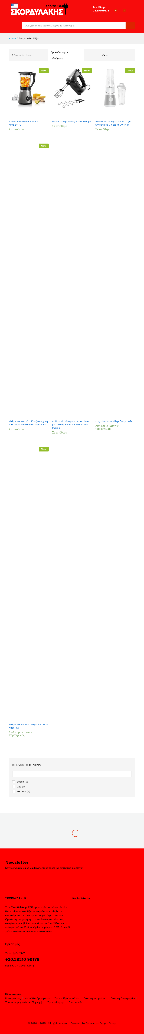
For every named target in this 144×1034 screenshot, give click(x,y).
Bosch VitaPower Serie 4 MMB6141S (23, 123)
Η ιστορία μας (13, 998)
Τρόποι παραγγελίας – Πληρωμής (24, 1002)
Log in (132, 11)
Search (130, 25)
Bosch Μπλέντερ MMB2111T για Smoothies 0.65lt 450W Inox (113, 123)
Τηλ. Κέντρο (99, 7)
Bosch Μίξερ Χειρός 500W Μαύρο (71, 121)
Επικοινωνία (75, 1002)
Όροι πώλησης (56, 1002)
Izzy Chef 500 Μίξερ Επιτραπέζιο (114, 421)
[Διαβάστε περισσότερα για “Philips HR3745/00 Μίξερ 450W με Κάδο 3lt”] (24, 716)
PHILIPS (21, 791)
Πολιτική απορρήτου (95, 998)
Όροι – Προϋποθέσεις (67, 998)
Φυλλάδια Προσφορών (37, 998)
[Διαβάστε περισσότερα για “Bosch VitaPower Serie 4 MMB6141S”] (24, 113)
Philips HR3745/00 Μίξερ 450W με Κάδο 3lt (28, 726)
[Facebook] (73, 907)
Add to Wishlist (32, 113)
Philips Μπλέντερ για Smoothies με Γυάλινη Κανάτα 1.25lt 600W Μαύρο (70, 424)
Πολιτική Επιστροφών (123, 998)
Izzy (19, 786)
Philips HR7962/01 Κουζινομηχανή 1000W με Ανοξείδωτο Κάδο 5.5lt (28, 423)
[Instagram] (78, 907)
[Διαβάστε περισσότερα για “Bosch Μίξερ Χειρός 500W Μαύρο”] (67, 113)
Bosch (20, 781)
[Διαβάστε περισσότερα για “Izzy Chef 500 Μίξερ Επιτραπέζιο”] (111, 413)
